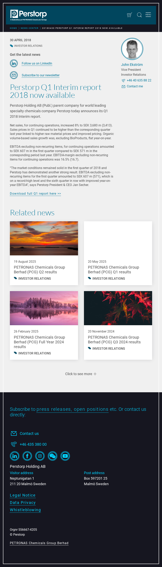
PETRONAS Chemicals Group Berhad (39, 543)
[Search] (139, 15)
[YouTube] (65, 456)
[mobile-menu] (148, 15)
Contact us (29, 433)
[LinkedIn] (14, 456)
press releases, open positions (73, 409)
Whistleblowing (25, 509)
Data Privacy (23, 502)
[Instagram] (40, 456)
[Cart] (129, 15)
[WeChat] (52, 456)
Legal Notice (23, 495)
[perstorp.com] (30, 15)
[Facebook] (27, 456)
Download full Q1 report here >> (35, 193)
